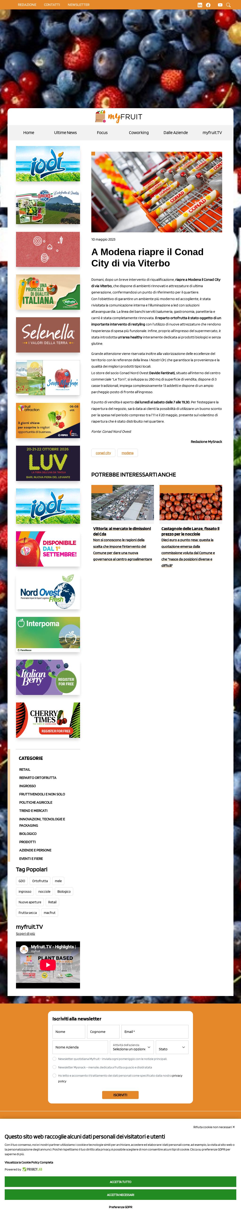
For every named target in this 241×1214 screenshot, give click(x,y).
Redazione (27, 4)
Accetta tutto (120, 1182)
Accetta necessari (120, 1195)
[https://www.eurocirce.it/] (48, 210)
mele (58, 881)
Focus (102, 132)
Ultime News (65, 132)
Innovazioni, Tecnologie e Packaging (42, 822)
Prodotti (27, 842)
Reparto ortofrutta (37, 777)
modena (127, 453)
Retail (24, 769)
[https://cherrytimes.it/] (48, 723)
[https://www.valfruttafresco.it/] (48, 295)
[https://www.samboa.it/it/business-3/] (48, 552)
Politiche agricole (35, 802)
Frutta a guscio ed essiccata (187, 489)
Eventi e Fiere (31, 858)
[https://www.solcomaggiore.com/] (48, 253)
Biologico (27, 833)
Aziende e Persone (35, 850)
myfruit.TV (212, 132)
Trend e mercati (33, 810)
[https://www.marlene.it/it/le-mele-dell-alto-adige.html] (48, 381)
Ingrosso (27, 786)
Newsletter (78, 4)
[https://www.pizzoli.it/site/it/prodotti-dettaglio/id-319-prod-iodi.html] (48, 167)
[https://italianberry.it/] (48, 681)
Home (28, 132)
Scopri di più (25, 933)
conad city (103, 453)
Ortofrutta (40, 881)
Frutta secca (28, 913)
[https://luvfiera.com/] (48, 467)
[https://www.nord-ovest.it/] (48, 595)
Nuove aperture (30, 902)
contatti (52, 4)
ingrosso (25, 891)
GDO (22, 881)
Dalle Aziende (176, 132)
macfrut (50, 913)
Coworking (139, 132)
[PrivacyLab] (31, 1169)
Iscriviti (120, 1095)
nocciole (44, 891)
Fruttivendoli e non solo (42, 794)
